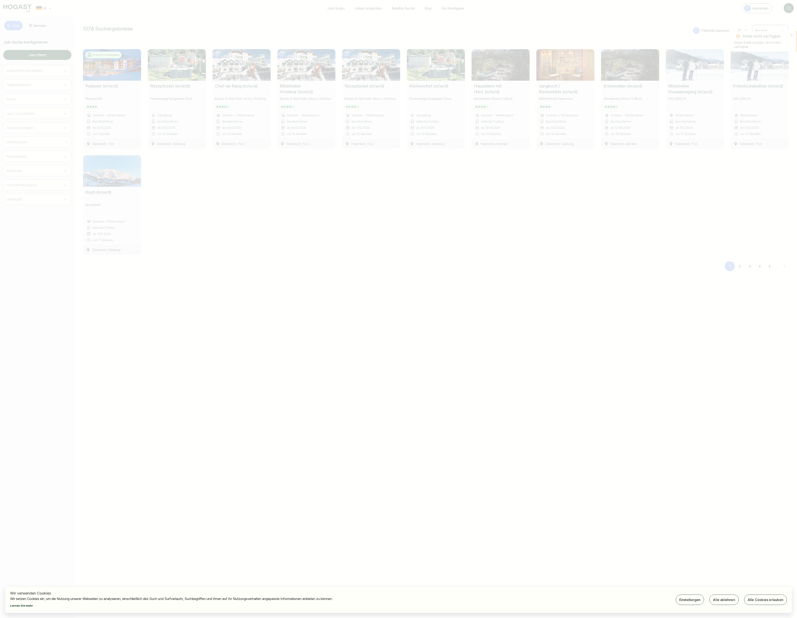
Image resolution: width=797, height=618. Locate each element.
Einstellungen (690, 600)
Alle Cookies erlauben (765, 600)
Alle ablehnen (724, 600)
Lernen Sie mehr (21, 605)
